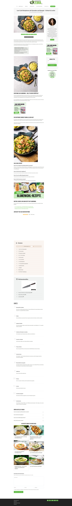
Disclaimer (15, 504)
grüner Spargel (22, 253)
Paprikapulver (22, 261)
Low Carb (32, 34)
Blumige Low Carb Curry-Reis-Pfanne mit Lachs (21, 208)
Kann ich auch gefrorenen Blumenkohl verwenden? (21, 411)
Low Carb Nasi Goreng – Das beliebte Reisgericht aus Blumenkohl (24, 206)
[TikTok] (51, 500)
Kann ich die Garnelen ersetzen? (18, 420)
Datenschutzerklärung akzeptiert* (52, 63)
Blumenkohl (24, 249)
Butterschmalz (20, 269)
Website (36, 487)
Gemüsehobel (20, 296)
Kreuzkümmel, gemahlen (24, 263)
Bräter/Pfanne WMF (21, 294)
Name (15, 487)
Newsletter (53, 6)
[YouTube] (52, 500)
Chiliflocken (24, 271)
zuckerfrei (35, 34)
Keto (29, 34)
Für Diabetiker (23, 34)
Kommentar (16, 477)
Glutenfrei (27, 34)
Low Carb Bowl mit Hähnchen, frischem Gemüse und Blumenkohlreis (24, 207)
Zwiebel (20, 267)
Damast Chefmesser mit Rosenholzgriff (24, 292)
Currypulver (22, 259)
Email (48, 60)
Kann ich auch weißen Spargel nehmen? (20, 417)
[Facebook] (47, 500)
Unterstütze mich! (16, 500)
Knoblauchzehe (21, 265)
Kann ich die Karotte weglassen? (18, 414)
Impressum (15, 501)
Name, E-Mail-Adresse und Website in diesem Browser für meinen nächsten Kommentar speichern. (27, 489)
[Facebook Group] (54, 500)
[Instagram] (49, 500)
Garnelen (21, 251)
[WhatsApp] (57, 500)
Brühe (24, 255)
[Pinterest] (56, 500)
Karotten (21, 257)
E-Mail (25, 487)
